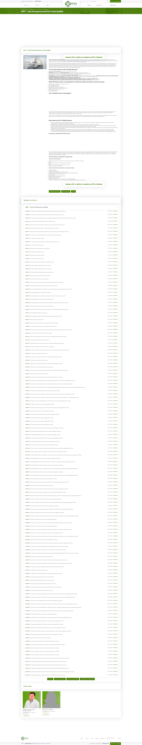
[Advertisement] (33, 30)
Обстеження (31, 9)
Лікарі (47, 5)
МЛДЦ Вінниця (28, 743)
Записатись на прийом (115, 1)
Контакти (50, 679)
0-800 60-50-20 (105, 743)
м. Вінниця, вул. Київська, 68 (27, 1)
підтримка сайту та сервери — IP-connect (41, 743)
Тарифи (89, 5)
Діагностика (99, 5)
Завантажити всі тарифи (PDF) (87, 679)
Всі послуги (26, 9)
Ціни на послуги (65, 191)
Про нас (26, 5)
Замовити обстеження (54, 191)
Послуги (37, 5)
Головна (22, 9)
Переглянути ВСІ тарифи (73, 679)
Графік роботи (113, 5)
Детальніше (26, 715)
